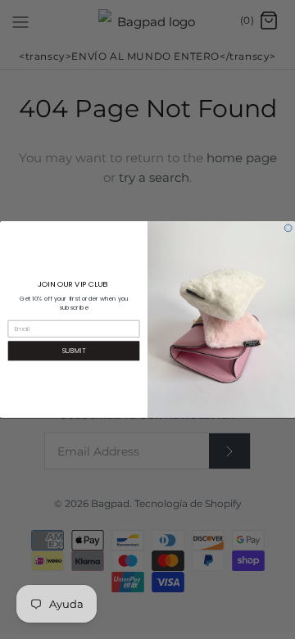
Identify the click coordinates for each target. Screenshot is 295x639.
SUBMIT (74, 351)
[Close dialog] (288, 228)
